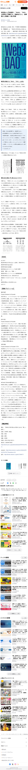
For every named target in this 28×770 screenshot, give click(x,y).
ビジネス (9, 480)
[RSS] (18, 764)
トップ (2, 734)
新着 (2, 5)
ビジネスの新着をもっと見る (14, 674)
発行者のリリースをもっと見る (14, 550)
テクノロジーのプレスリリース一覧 (13, 734)
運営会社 (3, 749)
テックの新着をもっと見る (14, 613)
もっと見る (24, 557)
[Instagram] (15, 764)
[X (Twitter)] (10, 483)
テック (14, 480)
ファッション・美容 (20, 5)
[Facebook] (7, 483)
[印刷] (16, 483)
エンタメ (6, 5)
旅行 (14, 5)
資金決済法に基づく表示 (7, 760)
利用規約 (3, 755)
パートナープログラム (7, 752)
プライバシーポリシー (7, 757)
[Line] (13, 483)
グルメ (10, 5)
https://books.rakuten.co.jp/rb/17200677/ (14, 454)
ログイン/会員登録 (22, 1)
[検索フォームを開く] (15, 2)
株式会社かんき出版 (5, 20)
